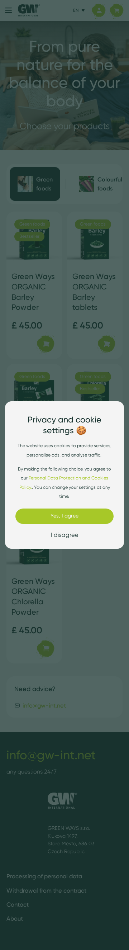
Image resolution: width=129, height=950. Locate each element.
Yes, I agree (64, 515)
